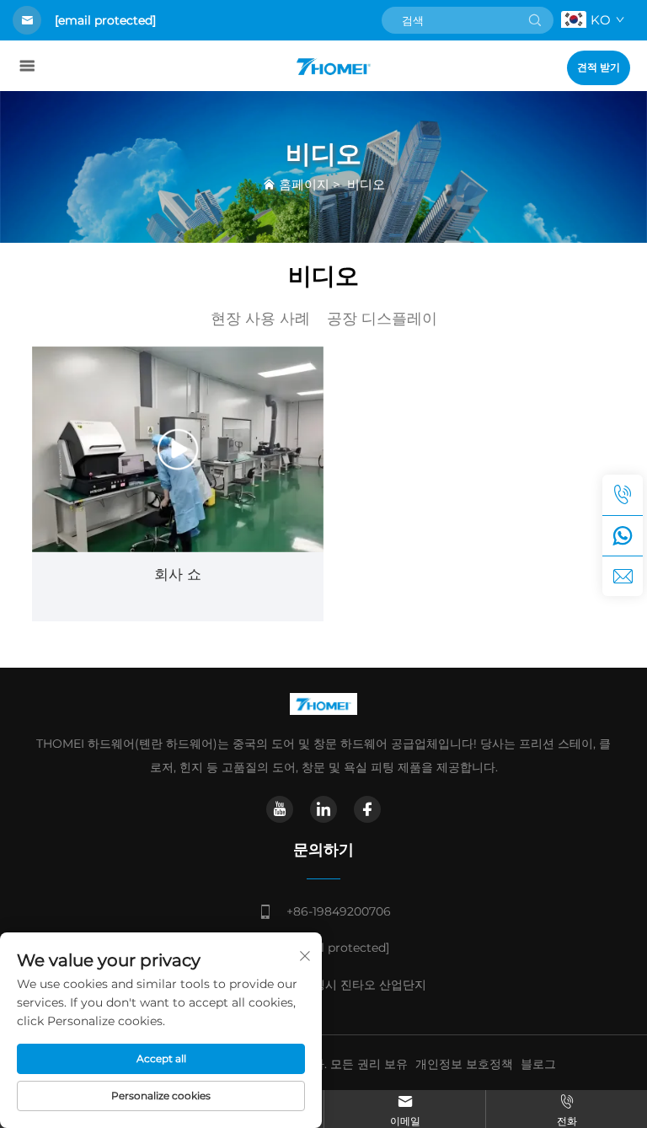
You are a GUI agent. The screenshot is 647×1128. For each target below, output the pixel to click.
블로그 (538, 1064)
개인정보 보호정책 (464, 1064)
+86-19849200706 (338, 911)
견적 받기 (598, 67)
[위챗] (622, 535)
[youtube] (279, 809)
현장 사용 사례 (260, 318)
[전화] (622, 495)
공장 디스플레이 (382, 318)
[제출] (534, 20)
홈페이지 (304, 184)
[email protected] (105, 20)
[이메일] (622, 576)
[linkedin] (323, 809)
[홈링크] (333, 65)
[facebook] (367, 809)
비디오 (366, 184)
